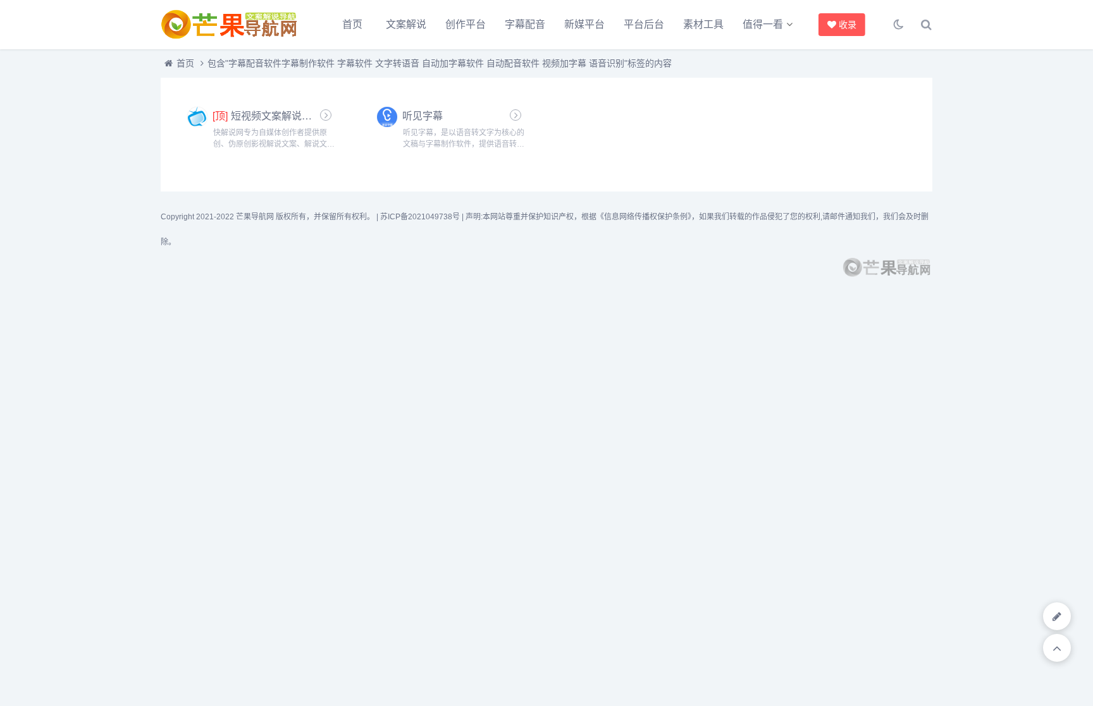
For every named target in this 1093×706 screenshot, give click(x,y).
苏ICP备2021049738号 (420, 216)
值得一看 (763, 24)
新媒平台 (584, 24)
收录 (846, 25)
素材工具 (703, 24)
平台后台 (644, 24)
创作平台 (465, 24)
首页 (352, 24)
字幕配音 (525, 24)
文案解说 (406, 24)
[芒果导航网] (230, 24)
